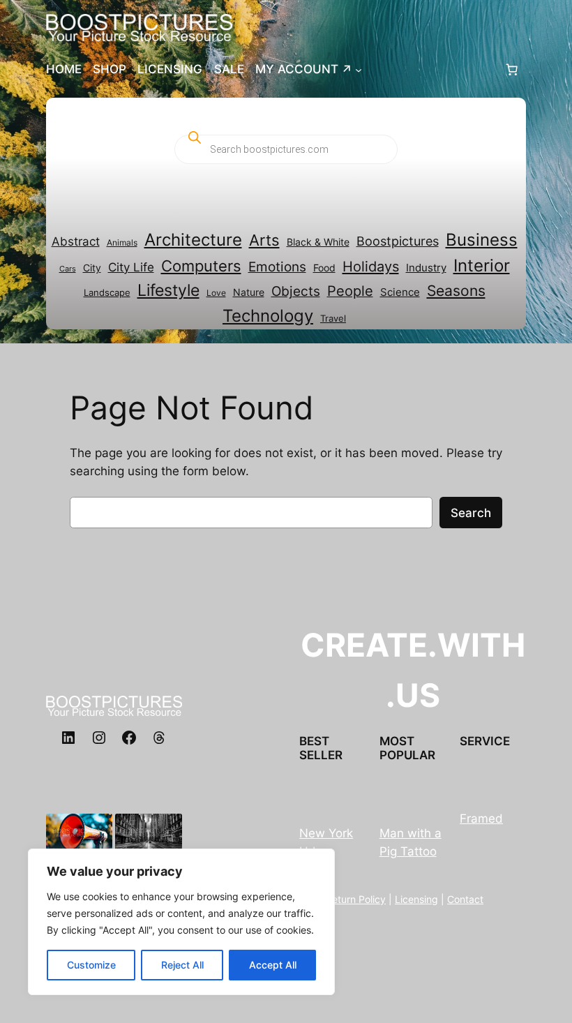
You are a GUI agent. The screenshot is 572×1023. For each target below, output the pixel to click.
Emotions (277, 266)
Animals (122, 242)
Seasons (456, 290)
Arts (264, 240)
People (350, 291)
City (92, 268)
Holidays (371, 266)
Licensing (416, 899)
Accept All (272, 965)
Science (400, 292)
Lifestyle (168, 290)
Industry (426, 268)
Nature (248, 292)
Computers (201, 266)
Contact (465, 899)
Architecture (193, 240)
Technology (268, 316)
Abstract (76, 241)
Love (216, 293)
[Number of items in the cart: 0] (511, 69)
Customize (91, 965)
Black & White (318, 242)
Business (482, 240)
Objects (295, 291)
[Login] (433, 69)
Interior (481, 265)
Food (324, 268)
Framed (481, 819)
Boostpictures (397, 240)
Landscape (107, 292)
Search (471, 513)
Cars (67, 269)
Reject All (182, 965)
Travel (333, 318)
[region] (181, 922)
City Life (131, 267)
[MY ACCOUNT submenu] (358, 69)
